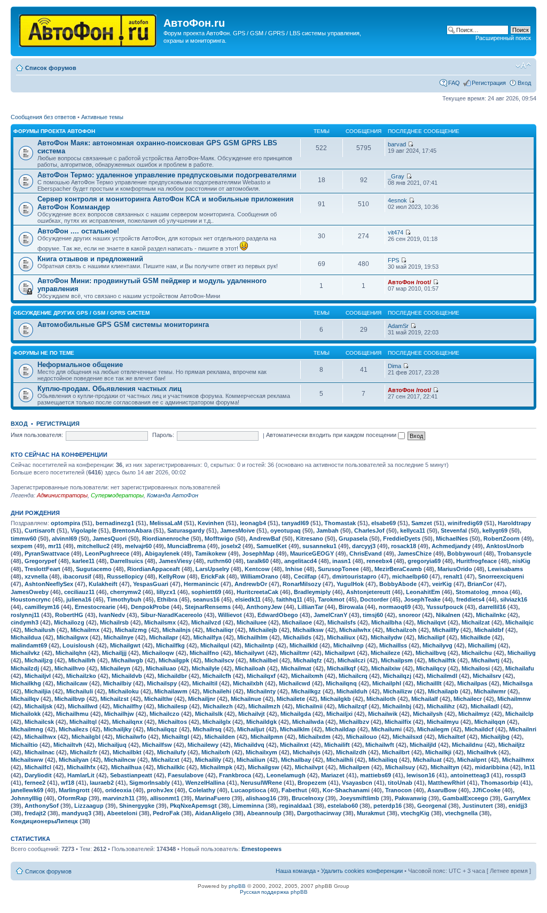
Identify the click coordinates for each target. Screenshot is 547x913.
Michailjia (38, 691)
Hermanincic (201, 584)
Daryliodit (38, 775)
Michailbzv (354, 722)
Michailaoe (297, 622)
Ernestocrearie (95, 607)
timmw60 (23, 538)
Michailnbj (396, 706)
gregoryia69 (424, 561)
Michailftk (442, 660)
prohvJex (160, 790)
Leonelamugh (286, 775)
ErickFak (213, 576)
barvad (397, 144)
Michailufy (171, 752)
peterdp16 (387, 805)
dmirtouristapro (354, 576)
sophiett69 (206, 592)
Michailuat (427, 759)
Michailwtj (485, 660)
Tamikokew (210, 553)
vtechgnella (461, 813)
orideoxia (118, 790)
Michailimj (482, 645)
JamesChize (414, 553)
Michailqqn (489, 722)
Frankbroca (235, 775)
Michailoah (250, 668)
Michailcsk (39, 722)
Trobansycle (514, 553)
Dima (394, 366)
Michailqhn (71, 653)
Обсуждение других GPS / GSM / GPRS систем (81, 313)
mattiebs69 (375, 775)
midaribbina (492, 767)
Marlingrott (74, 790)
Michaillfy (445, 630)
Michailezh (218, 706)
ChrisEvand (365, 553)
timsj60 (373, 615)
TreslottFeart (42, 569)
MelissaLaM (166, 523)
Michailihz (441, 706)
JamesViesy (175, 561)
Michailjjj (114, 653)
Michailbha (386, 622)
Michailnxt (294, 745)
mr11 (54, 546)
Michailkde (475, 637)
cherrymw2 (125, 592)
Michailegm (433, 729)
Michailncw (120, 759)
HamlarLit (81, 775)
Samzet (421, 523)
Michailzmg (131, 630)
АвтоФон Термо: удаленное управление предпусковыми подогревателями (166, 175)
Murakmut (371, 813)
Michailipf (431, 637)
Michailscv (219, 660)
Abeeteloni (122, 813)
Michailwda (308, 722)
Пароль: (163, 435)
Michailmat (296, 668)
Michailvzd (206, 622)
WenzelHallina (205, 782)
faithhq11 (289, 599)
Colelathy (202, 790)
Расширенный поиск (503, 38)
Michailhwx (40, 736)
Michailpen (354, 767)
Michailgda (295, 714)
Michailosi (476, 668)
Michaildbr (172, 676)
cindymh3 (24, 622)
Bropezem (312, 782)
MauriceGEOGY (312, 553)
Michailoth (381, 699)
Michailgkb (336, 699)
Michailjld (423, 745)
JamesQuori (109, 538)
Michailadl (485, 706)
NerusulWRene (261, 782)
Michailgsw (263, 767)
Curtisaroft (40, 530)
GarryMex (517, 798)
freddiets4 (470, 599)
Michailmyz (474, 714)
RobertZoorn (501, 538)
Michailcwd (294, 683)
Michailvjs (307, 752)
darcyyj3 (364, 546)
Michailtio (24, 745)
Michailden (220, 736)
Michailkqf (341, 668)
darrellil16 (492, 607)
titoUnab (400, 782)
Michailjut (250, 729)
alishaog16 (261, 798)
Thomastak (340, 523)
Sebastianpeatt (131, 775)
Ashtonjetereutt (368, 592)
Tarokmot (331, 599)
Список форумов (50, 68)
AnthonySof (42, 805)
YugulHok (350, 584)
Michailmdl (442, 676)
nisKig (521, 561)
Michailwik (382, 714)
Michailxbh (248, 683)
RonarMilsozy (302, 584)
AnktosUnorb (505, 546)
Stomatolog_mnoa (482, 592)
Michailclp (519, 714)
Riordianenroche (165, 538)
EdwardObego (277, 615)
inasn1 (341, 561)
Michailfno (204, 653)
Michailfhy (127, 706)
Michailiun (251, 759)
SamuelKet (271, 546)
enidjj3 (518, 805)
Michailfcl (38, 767)
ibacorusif (77, 576)
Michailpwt (340, 653)
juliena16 (78, 599)
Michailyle (206, 668)
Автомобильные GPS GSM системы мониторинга (123, 325)
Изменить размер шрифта (523, 66)
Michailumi (386, 729)
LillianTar (310, 607)
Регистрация (489, 83)
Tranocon (398, 790)
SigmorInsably (149, 782)
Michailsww (27, 759)
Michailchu (477, 653)
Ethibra (167, 599)
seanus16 (206, 599)
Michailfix (398, 722)
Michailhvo (69, 668)
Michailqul (214, 645)
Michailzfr (83, 752)
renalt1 (453, 576)
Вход (524, 83)
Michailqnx (127, 722)
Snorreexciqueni (501, 576)
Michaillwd (83, 706)
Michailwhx (355, 630)
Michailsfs (341, 622)
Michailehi (217, 691)
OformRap (72, 798)
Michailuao (161, 668)
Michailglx (216, 722)
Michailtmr (294, 653)
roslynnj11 (25, 615)
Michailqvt (431, 622)
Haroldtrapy (514, 523)
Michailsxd (408, 736)
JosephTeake (422, 599)
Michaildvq (249, 745)
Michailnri (522, 729)
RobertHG (69, 615)
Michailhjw (119, 714)
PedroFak (166, 813)
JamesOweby (30, 592)
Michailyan (74, 759)
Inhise (293, 569)
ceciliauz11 (79, 592)
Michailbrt (396, 752)
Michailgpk (174, 660)
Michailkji (438, 752)
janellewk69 (27, 790)
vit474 (395, 232)
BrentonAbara (132, 530)
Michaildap (340, 729)
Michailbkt (127, 752)
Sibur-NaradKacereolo (171, 615)
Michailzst (114, 699)
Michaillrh (82, 660)
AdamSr (398, 326)
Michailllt (429, 683)
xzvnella (36, 576)
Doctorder (374, 599)
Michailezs (73, 729)
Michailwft (379, 745)
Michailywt (249, 653)
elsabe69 (383, 523)
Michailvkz (25, 653)
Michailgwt (125, 645)
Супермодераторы (117, 495)
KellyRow (172, 576)
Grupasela (353, 538)
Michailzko (81, 676)
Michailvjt (251, 714)
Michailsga (518, 683)
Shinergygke (136, 805)
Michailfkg (170, 645)
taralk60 (258, 561)
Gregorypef (41, 561)
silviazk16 (513, 599)
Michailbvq (431, 653)
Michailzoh (401, 630)
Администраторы (62, 495)
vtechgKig (415, 813)
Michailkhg (26, 683)
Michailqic (519, 622)
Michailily (208, 759)
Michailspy (162, 683)
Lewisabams (505, 569)
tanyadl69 (295, 523)
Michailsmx (160, 622)
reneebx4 (379, 561)
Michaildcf (479, 729)
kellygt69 (494, 530)
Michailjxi (339, 714)
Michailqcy (431, 668)
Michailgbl (86, 736)
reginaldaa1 (295, 805)
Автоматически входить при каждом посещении (332, 435)
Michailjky (117, 729)
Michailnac (39, 752)
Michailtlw (158, 699)
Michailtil (204, 683)
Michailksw (308, 630)
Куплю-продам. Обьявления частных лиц (109, 389)
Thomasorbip (500, 782)
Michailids (297, 637)
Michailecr (468, 699)
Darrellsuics (126, 561)
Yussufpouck (444, 607)
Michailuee (252, 622)
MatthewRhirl (446, 782)
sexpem (22, 546)
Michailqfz (307, 660)
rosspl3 (515, 775)
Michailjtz (511, 745)
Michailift (337, 745)
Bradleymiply (312, 592)
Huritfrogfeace (476, 561)
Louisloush (78, 645)
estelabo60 (342, 805)
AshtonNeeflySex (49, 584)
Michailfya (207, 637)
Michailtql (83, 722)
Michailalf (424, 699)
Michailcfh (216, 676)
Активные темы (102, 117)
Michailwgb (127, 660)
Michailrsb (114, 622)
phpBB (237, 886)
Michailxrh (215, 752)
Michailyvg (437, 645)
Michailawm (170, 691)
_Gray (396, 176)
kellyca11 (412, 530)
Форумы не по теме (43, 353)
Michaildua (26, 637)
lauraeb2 (102, 782)
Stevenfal (454, 530)
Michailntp (259, 645)
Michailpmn (267, 736)
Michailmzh (264, 706)
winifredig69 (465, 523)
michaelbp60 (410, 576)
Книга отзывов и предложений (90, 259)
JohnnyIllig (26, 798)
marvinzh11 (119, 798)
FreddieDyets (401, 538)
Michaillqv (25, 699)
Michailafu (519, 668)
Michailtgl (175, 736)
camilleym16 (42, 607)
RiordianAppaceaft (153, 569)
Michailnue (246, 699)
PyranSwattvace (47, 553)
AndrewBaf (264, 538)
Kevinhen (211, 523)
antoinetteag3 (469, 775)
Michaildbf (489, 630)
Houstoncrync (31, 599)
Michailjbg (495, 736)
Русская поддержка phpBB (274, 892)
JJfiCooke (486, 790)
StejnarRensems (208, 607)
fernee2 (35, 782)
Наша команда (296, 871)
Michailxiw (386, 668)
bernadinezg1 (115, 523)
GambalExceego (465, 798)
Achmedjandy (451, 546)
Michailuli (79, 691)
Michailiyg (521, 653)
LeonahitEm (423, 592)
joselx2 (231, 546)
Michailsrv (487, 676)
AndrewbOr (251, 584)
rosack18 (403, 546)
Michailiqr (219, 630)
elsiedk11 (248, 599)
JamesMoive (237, 530)
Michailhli (339, 759)
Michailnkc (491, 615)
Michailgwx (72, 637)
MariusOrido (454, 569)
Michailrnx (85, 630)
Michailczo (164, 714)
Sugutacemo (94, 569)
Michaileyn (115, 668)
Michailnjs (176, 630)
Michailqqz (162, 729)
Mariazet (333, 775)
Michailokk (26, 714)
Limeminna (248, 805)
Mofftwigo (219, 538)
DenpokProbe (150, 607)
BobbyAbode (398, 584)
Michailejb (263, 630)
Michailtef (451, 736)
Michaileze (385, 653)
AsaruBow (442, 790)
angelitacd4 (300, 561)
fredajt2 (35, 813)
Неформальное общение (80, 365)
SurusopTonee (338, 569)
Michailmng (27, 729)
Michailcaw (72, 683)
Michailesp (172, 706)
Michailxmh (307, 676)
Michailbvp (69, 699)
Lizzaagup (89, 805)
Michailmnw (514, 699)
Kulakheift (103, 584)
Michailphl (386, 683)
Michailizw (397, 691)
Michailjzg (39, 660)
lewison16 (421, 775)
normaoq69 (395, 607)
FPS (393, 260)
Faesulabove (186, 775)
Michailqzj (397, 676)
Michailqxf (261, 676)
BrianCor (480, 584)
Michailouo (361, 736)
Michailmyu (443, 722)
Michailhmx (518, 759)
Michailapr (163, 637)
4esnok (397, 200)
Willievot (230, 615)
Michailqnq (341, 683)
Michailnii (309, 706)
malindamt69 (29, 645)
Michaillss (393, 645)
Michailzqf (352, 706)
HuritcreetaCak (257, 592)
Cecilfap (305, 576)
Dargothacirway (319, 813)
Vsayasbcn (357, 782)
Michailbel (263, 660)
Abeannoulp (264, 813)
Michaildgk (261, 722)
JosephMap (258, 553)
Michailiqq (383, 759)
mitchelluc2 (93, 546)
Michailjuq (112, 745)
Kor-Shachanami (346, 790)
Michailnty (261, 691)
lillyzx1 (166, 592)
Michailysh (428, 714)
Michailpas (472, 683)
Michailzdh (351, 752)
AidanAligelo (213, 813)
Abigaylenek (162, 553)
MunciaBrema (186, 546)
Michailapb (443, 691)
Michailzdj (25, 668)
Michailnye (119, 637)
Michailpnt (472, 759)
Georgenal (432, 805)
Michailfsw (157, 745)
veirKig (442, 584)
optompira (65, 523)
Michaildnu (467, 745)
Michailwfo (131, 736)
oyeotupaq (285, 530)
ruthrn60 (219, 561)
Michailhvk (482, 752)
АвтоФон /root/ (409, 282)
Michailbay (296, 759)
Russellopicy (125, 576)
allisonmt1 (164, 798)
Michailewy (202, 745)
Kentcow (257, 569)
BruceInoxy (308, 798)
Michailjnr (201, 699)
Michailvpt (309, 767)
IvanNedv (112, 615)
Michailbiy (117, 683)
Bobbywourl (464, 553)
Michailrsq (207, 729)
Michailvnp (348, 645)
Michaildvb (127, 676)
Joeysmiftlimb (359, 798)
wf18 (67, 782)
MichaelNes (452, 538)
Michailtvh (67, 745)
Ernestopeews (261, 849)
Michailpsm (397, 660)
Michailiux (341, 637)
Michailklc (171, 767)
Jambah (327, 530)
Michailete (291, 699)
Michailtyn (445, 767)
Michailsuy (400, 767)
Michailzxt (165, 759)
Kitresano (309, 538)
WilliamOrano (259, 576)
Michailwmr (490, 691)
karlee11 (83, 561)
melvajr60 (138, 546)
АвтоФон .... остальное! (78, 231)
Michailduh (352, 691)
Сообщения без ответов (43, 117)
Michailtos (172, 722)
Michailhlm (252, 637)
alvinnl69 (64, 538)
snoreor (409, 615)
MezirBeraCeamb (398, 569)
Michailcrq (353, 676)
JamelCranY (330, 615)
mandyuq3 (76, 813)
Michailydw (386, 637)
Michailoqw (158, 653)
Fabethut (294, 790)
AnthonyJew (264, 607)
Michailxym (261, 752)
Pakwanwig (411, 798)
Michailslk (209, 714)
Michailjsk (38, 706)
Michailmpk (216, 767)
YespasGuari (150, 584)
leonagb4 (253, 523)
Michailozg (69, 622)
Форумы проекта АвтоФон (54, 131)
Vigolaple (84, 530)
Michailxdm (315, 736)
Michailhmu (72, 714)
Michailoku (123, 691)
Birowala (351, 607)
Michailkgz (306, 691)
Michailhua (126, 767)
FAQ (454, 83)
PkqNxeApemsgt (193, 805)
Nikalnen (448, 615)
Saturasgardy (186, 530)
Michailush (40, 630)
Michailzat (476, 622)
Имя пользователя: (37, 435)
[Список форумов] (88, 28)
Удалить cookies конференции (362, 871)
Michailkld (304, 645)
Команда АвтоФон (172, 495)
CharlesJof (369, 530)
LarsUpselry (212, 569)
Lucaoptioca (248, 790)
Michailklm (295, 729)
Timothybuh (124, 599)
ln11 (529, 767)
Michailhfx (81, 767)
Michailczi (351, 660)
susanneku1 (319, 546)
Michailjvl (38, 676)
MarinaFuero (212, 798)
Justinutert (477, 805)
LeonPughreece (107, 553)
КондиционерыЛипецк (44, 821)
